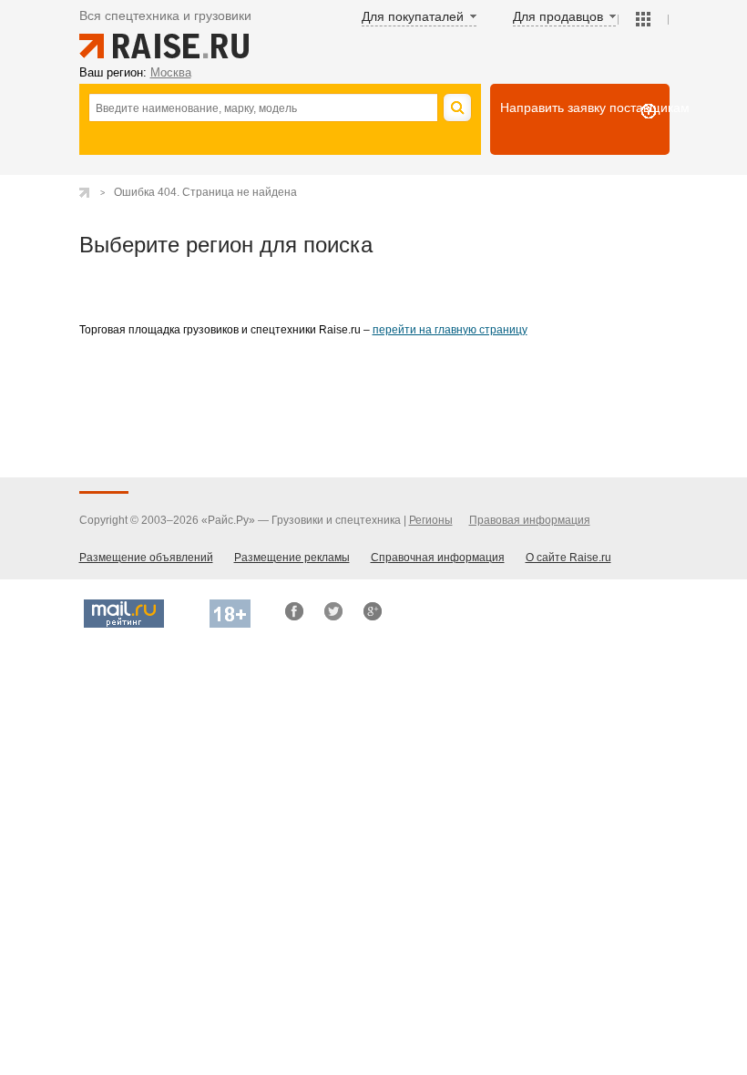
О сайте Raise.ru (568, 557)
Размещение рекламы (292, 557)
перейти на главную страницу (450, 329)
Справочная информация (438, 557)
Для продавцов (558, 16)
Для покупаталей (413, 16)
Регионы (431, 520)
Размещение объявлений (146, 557)
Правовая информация (529, 520)
